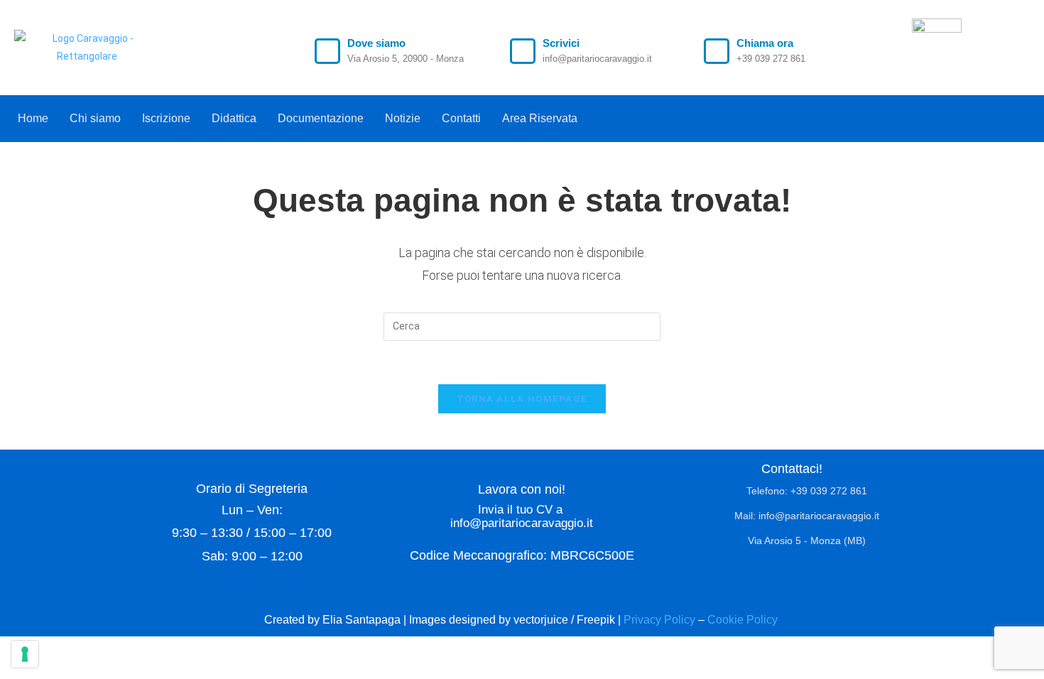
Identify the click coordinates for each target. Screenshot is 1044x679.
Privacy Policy (659, 620)
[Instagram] (1024, 115)
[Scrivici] (522, 51)
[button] (543, 118)
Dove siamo (376, 43)
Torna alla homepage (522, 398)
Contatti (461, 118)
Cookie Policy (744, 620)
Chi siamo (95, 118)
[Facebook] (995, 115)
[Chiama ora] (716, 51)
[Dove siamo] (327, 51)
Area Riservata (539, 118)
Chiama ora (764, 43)
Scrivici (561, 43)
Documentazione (321, 118)
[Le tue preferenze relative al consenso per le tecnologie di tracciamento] (24, 654)
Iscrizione (166, 118)
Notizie (402, 118)
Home (33, 118)
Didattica (234, 118)
